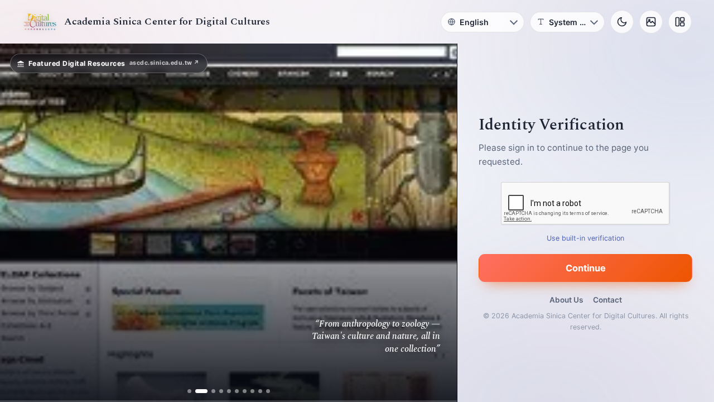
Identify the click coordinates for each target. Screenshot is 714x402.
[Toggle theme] (622, 22)
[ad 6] (237, 391)
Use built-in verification (586, 238)
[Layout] (680, 22)
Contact (607, 299)
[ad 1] (189, 391)
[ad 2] (197, 391)
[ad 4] (221, 391)
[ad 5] (229, 391)
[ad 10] (268, 391)
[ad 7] (245, 391)
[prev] (20, 222)
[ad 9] (260, 391)
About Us (566, 299)
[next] (436, 222)
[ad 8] (252, 391)
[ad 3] (209, 391)
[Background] (651, 22)
